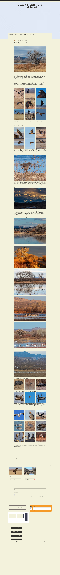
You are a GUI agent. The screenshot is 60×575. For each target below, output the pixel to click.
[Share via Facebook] (14, 458)
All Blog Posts (11, 34)
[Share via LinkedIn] (18, 458)
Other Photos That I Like (27, 34)
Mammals (21, 34)
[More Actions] (45, 494)
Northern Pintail (16, 452)
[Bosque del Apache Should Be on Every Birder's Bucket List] (30, 471)
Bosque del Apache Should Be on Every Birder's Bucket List (30, 476)
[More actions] (45, 40)
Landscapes (16, 34)
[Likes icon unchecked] (16, 499)
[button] (49, 34)
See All (50, 465)
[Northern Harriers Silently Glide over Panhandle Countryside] (15, 471)
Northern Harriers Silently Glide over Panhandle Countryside (14, 476)
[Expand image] (19, 93)
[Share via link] (20, 458)
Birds (33, 34)
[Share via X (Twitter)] (16, 458)
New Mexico (21, 452)
